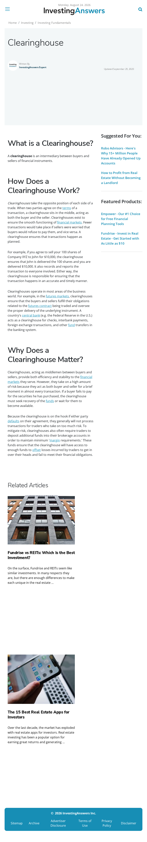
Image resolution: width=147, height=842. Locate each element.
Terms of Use (84, 823)
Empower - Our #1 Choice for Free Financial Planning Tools (120, 219)
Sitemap (17, 823)
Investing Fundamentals (54, 23)
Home (12, 23)
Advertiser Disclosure (58, 823)
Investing (27, 23)
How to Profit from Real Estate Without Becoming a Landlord (120, 178)
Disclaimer (128, 823)
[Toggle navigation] (9, 9)
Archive (34, 823)
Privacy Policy (107, 823)
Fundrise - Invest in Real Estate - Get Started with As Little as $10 (120, 238)
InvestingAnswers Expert (32, 67)
